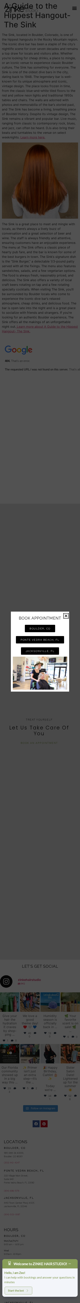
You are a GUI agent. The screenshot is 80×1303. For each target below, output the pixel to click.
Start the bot (16, 1290)
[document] (40, 651)
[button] (66, 616)
